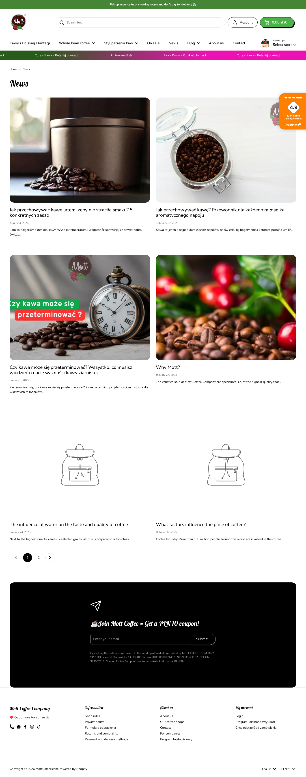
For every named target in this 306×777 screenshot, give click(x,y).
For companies (170, 733)
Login (239, 716)
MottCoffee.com (47, 769)
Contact (165, 728)
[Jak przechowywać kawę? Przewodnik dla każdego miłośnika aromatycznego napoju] (226, 150)
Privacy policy (94, 722)
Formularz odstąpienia (100, 728)
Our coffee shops (172, 722)
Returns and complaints (101, 733)
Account (246, 22)
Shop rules (92, 716)
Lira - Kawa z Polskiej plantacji (173, 55)
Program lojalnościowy (176, 739)
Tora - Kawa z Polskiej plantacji (44, 55)
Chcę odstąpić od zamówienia (255, 728)
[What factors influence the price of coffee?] (226, 464)
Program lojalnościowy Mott (255, 722)
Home (13, 69)
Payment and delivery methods (106, 739)
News (26, 69)
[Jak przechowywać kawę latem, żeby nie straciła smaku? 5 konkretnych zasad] (80, 150)
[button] (277, 22)
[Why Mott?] (226, 307)
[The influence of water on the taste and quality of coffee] (80, 464)
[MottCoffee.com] (19, 22)
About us (166, 716)
